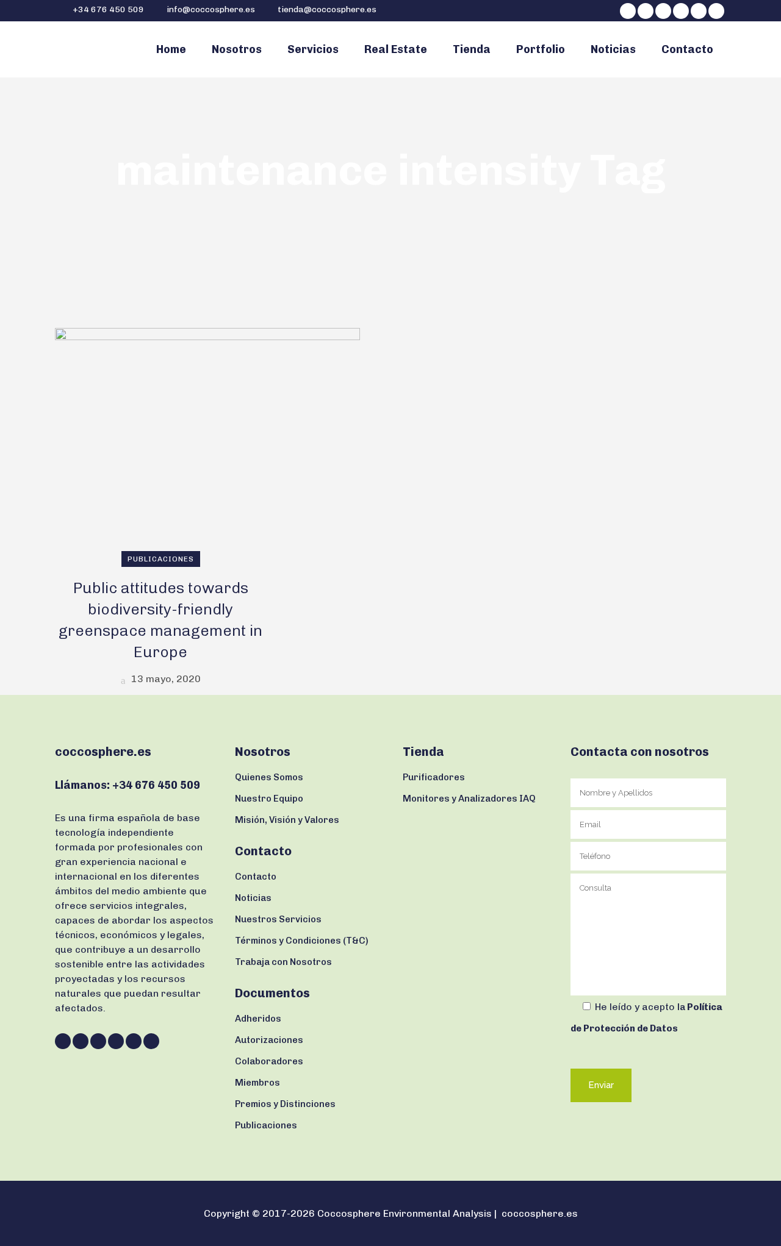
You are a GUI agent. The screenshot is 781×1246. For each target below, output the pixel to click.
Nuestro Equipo (269, 798)
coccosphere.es (540, 1213)
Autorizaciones (269, 1039)
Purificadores (434, 777)
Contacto (255, 876)
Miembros (257, 1082)
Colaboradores (269, 1061)
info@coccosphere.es (211, 9)
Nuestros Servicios (278, 919)
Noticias (253, 897)
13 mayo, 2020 (165, 679)
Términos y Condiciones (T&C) (302, 940)
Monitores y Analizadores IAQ (469, 798)
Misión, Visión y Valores (287, 819)
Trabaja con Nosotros (283, 961)
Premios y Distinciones (285, 1103)
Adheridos (258, 1018)
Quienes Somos (269, 777)
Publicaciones (266, 1125)
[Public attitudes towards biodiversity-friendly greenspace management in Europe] (207, 443)
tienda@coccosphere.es (327, 9)
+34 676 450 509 (107, 9)
